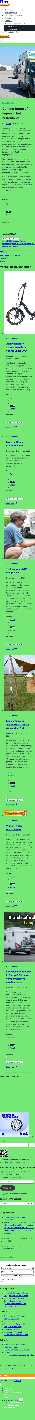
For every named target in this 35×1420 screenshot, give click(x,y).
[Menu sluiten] (0, 1384)
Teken (3, 260)
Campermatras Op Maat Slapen (16, 1324)
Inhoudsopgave (11, 13)
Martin (8, 124)
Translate (17, 1381)
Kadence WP (9, 1368)
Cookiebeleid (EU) (12, 32)
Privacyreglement (12, 29)
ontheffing (28, 185)
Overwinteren (12, 246)
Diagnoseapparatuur (12, 1329)
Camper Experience (11, 1319)
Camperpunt (9, 10)
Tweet (8, 204)
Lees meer (11, 427)
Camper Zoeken (17, 1275)
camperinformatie (14, 244)
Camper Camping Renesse (14, 1316)
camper (16, 241)
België (5, 241)
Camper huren (9, 1321)
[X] (4, 3)
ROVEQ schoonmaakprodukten (16, 1335)
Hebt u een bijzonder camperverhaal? (18, 1217)
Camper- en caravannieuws (15, 15)
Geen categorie (8, 103)
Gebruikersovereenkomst (14, 26)
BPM (10, 241)
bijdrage (9, 1162)
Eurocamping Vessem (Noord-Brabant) (19, 1332)
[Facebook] (1, 3)
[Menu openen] (2, 40)
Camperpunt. (7, 190)
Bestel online (10, 18)
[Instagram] (6, 3)
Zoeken (3, 1141)
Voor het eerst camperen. (10, 253)
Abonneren (7, 1188)
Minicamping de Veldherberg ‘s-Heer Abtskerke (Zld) (17, 724)
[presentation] (19, 303)
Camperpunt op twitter (12, 1327)
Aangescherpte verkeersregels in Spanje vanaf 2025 (17, 347)
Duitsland (26, 244)
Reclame (8, 21)
